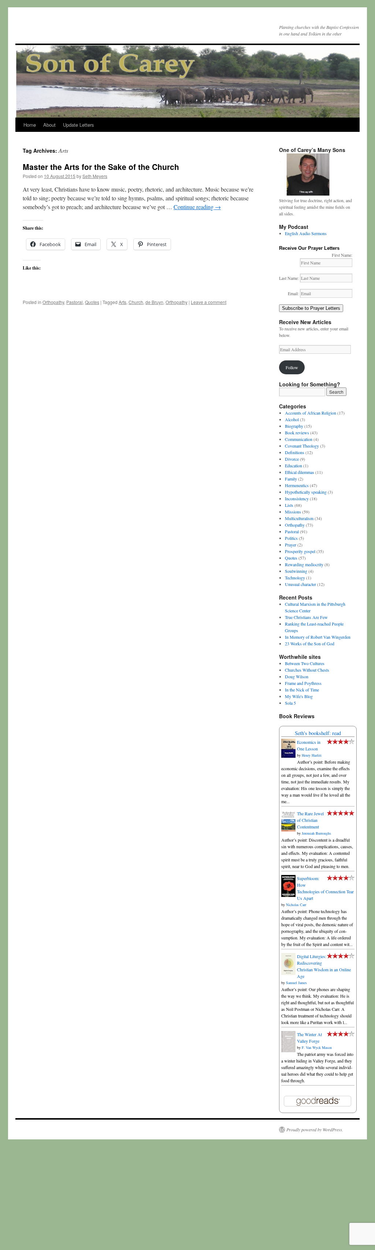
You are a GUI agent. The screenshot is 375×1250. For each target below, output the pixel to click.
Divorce (292, 459)
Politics (291, 538)
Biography (294, 426)
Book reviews (297, 432)
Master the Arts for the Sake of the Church (101, 166)
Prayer (290, 545)
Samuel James (296, 982)
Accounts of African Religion (310, 413)
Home (29, 124)
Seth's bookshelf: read (318, 733)
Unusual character (300, 584)
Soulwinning (296, 571)
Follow (292, 367)
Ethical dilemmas (299, 472)
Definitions (294, 452)
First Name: (342, 255)
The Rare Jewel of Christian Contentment (310, 820)
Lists (289, 505)
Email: (294, 293)
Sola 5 (290, 703)
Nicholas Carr (296, 904)
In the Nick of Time (302, 690)
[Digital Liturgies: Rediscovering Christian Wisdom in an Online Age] (288, 973)
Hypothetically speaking (306, 492)
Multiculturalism (299, 518)
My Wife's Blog (299, 696)
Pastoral (74, 302)
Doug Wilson (296, 676)
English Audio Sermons (306, 233)
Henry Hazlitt (312, 755)
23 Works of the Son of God (309, 643)
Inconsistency (297, 498)
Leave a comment (208, 302)
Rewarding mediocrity (304, 564)
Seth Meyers (94, 176)
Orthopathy (53, 302)
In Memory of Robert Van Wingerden (317, 637)
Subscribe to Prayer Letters (311, 308)
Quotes (92, 302)
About (49, 124)
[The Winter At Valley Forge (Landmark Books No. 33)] (288, 1050)
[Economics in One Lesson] (288, 756)
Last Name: (289, 278)
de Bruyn (154, 302)
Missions (293, 512)
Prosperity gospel (300, 551)
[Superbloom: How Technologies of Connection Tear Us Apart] (288, 895)
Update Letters (78, 124)
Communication (298, 439)
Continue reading (197, 207)
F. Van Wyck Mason (317, 1047)
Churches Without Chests (307, 670)
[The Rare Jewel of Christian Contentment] (288, 829)
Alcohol (292, 419)
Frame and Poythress (303, 683)
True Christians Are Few (306, 617)
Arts (122, 302)
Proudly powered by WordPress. (314, 1129)
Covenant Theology (302, 446)
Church (136, 302)
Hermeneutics (297, 485)
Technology (295, 578)
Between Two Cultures (304, 663)
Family (291, 479)
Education (293, 465)
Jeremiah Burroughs (316, 833)
